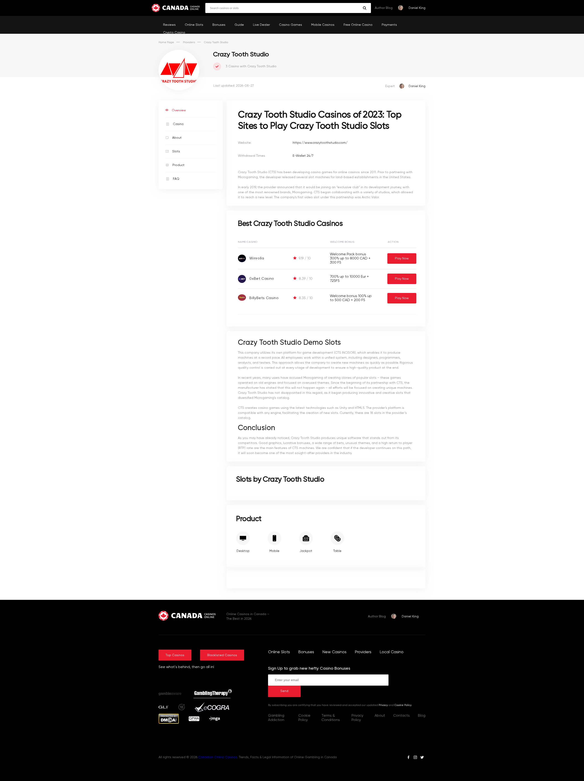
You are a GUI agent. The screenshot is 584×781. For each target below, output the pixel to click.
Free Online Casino (358, 24)
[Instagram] (415, 757)
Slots (176, 151)
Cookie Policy (403, 705)
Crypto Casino (174, 32)
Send (284, 691)
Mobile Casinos (322, 24)
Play (402, 258)
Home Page (166, 42)
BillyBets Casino (264, 298)
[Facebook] (408, 757)
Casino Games (290, 24)
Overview (179, 110)
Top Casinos (175, 655)
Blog (421, 716)
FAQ (176, 178)
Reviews (169, 24)
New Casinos (334, 652)
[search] (364, 8)
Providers (189, 42)
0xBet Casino (261, 279)
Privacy (383, 705)
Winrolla (256, 258)
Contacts (401, 716)
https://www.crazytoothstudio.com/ (320, 142)
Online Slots (194, 24)
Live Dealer (261, 24)
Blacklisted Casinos (222, 655)
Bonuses (218, 24)
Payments (389, 24)
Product (178, 165)
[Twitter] (422, 757)
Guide (239, 24)
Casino (178, 124)
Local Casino (392, 652)
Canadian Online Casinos (217, 757)
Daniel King (417, 8)
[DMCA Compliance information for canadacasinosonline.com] (169, 723)
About (177, 137)
